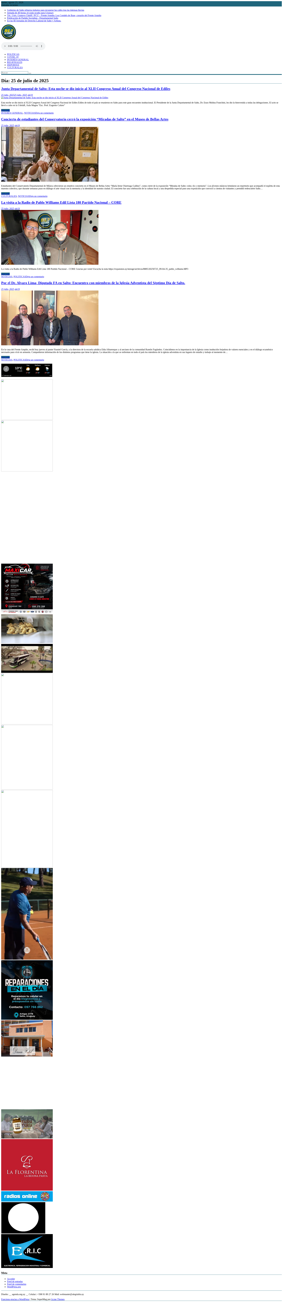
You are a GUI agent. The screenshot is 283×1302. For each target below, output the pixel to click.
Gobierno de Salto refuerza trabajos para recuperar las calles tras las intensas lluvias (45, 10)
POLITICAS (13, 54)
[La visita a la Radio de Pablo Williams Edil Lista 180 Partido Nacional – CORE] (49, 264)
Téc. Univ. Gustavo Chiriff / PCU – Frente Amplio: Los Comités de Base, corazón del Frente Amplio (54, 15)
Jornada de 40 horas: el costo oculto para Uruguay (30, 12)
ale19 (30, 95)
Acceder (11, 1279)
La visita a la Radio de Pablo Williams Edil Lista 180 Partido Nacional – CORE (61, 202)
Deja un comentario (44, 113)
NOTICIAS (29, 113)
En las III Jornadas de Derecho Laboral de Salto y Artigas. (34, 20)
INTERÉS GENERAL (18, 59)
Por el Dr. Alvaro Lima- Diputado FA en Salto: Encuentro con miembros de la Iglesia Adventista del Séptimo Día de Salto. (93, 283)
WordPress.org (14, 1287)
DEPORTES (13, 65)
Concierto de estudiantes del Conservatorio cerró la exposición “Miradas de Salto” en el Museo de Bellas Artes (84, 119)
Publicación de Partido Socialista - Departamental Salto (32, 18)
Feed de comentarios (16, 1284)
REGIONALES (14, 62)
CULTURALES (15, 67)
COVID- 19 (12, 57)
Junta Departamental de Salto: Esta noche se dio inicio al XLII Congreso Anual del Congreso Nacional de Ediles (85, 89)
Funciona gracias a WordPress (15, 1299)
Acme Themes (58, 1299)
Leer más (5, 110)
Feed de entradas (15, 1281)
